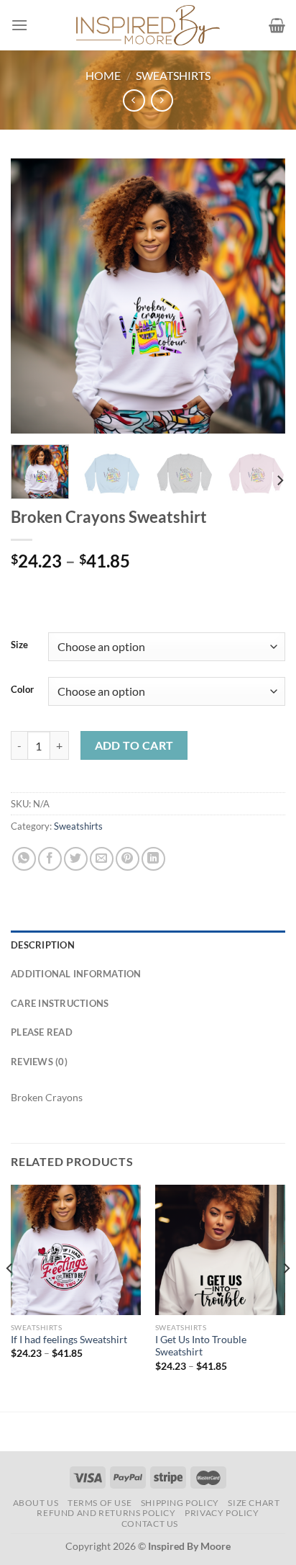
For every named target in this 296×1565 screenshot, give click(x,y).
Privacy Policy (222, 1512)
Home (103, 75)
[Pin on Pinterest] (127, 859)
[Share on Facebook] (50, 859)
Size (19, 645)
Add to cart (134, 745)
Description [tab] (43, 945)
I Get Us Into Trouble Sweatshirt (200, 1346)
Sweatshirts (173, 75)
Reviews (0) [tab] (39, 1061)
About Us (36, 1502)
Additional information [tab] (76, 973)
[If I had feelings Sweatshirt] (76, 1250)
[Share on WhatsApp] (24, 859)
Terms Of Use (99, 1502)
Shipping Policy (180, 1502)
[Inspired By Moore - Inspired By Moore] (148, 25)
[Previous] (34, 296)
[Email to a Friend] (102, 859)
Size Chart (253, 1502)
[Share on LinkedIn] (153, 859)
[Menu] (19, 24)
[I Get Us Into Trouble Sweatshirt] (220, 1250)
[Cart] (277, 25)
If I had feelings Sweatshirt (69, 1339)
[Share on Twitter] (76, 859)
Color (22, 690)
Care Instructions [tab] (59, 1003)
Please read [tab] (42, 1032)
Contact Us (149, 1523)
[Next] (261, 296)
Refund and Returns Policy (106, 1512)
